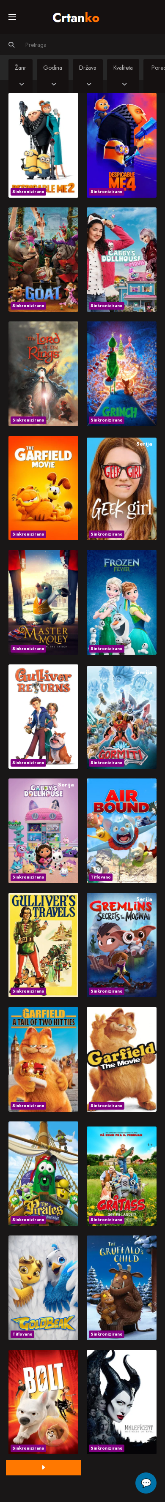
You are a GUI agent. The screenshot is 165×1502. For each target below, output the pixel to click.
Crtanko (80, 15)
